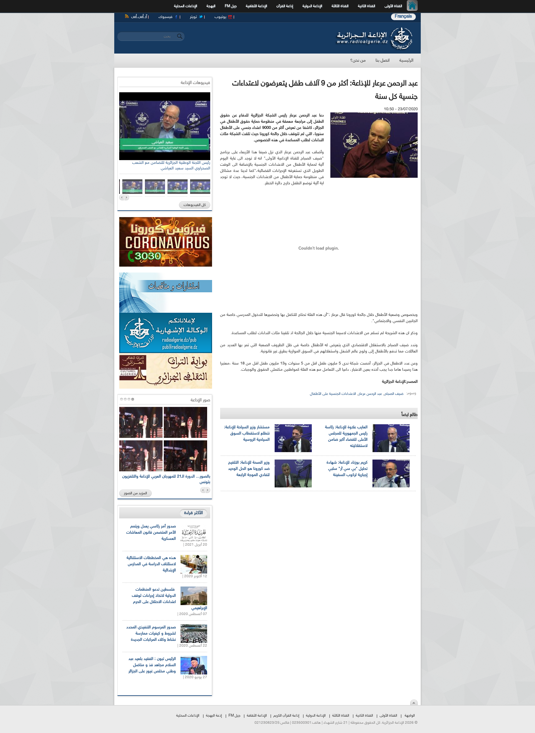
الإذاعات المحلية (185, 6)
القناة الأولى (393, 6)
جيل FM (231, 6)
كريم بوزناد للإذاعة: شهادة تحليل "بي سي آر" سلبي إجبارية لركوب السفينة (347, 469)
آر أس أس (139, 16)
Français (403, 16)
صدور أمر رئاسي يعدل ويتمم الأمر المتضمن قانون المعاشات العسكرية (151, 532)
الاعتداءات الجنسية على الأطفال (333, 394)
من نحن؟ (358, 60)
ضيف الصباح (394, 394)
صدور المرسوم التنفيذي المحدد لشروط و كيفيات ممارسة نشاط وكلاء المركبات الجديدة (151, 633)
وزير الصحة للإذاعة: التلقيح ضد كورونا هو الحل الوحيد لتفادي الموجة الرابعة (249, 469)
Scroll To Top (414, 702)
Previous (121, 197)
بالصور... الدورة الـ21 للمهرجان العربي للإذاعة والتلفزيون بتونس (166, 479)
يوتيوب (220, 17)
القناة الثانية (366, 6)
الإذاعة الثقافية (256, 6)
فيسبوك (165, 17)
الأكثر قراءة (193, 513)
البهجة (211, 6)
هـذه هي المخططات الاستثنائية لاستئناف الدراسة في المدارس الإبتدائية (151, 564)
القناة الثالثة (340, 6)
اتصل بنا (382, 60)
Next (126, 197)
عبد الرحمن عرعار (370, 394)
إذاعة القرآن (284, 6)
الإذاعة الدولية (312, 6)
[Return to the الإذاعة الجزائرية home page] (373, 28)
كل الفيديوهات (195, 205)
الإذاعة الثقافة (257, 715)
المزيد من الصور (135, 493)
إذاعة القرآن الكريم (286, 715)
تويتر (193, 17)
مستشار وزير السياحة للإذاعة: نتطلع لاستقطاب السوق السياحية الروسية (247, 433)
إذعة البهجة (214, 715)
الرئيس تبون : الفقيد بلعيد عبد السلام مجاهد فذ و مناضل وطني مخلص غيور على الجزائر (152, 665)
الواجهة (410, 715)
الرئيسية (414, 6)
